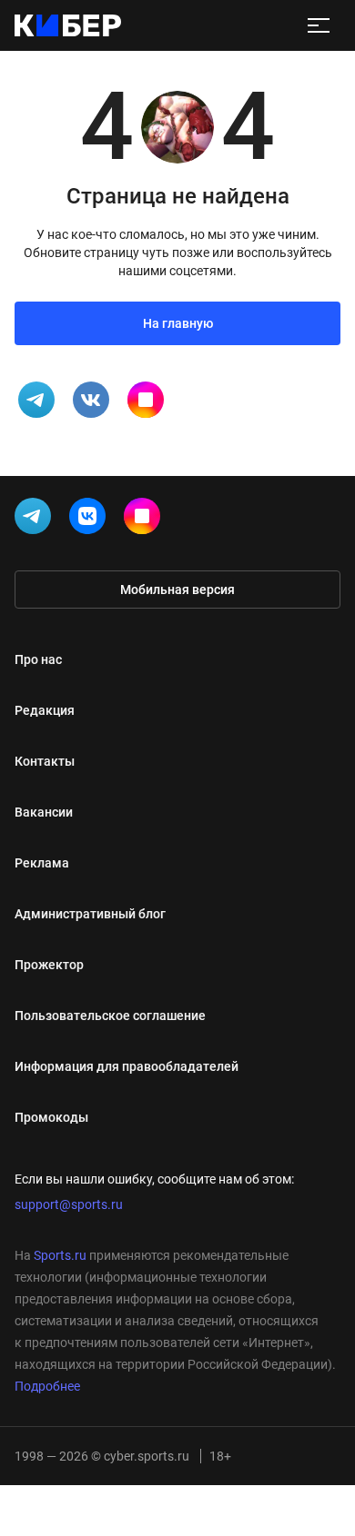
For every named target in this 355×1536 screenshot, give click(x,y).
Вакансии (44, 812)
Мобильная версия (177, 589)
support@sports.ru (69, 1204)
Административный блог (90, 914)
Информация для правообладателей (126, 1066)
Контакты (45, 761)
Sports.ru (60, 1255)
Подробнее (47, 1386)
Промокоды (51, 1117)
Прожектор (49, 964)
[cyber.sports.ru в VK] (91, 519)
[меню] (318, 25)
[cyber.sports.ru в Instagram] (145, 519)
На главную (178, 323)
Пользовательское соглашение (110, 1015)
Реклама (42, 863)
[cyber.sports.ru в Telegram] (36, 519)
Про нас (38, 659)
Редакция (45, 710)
